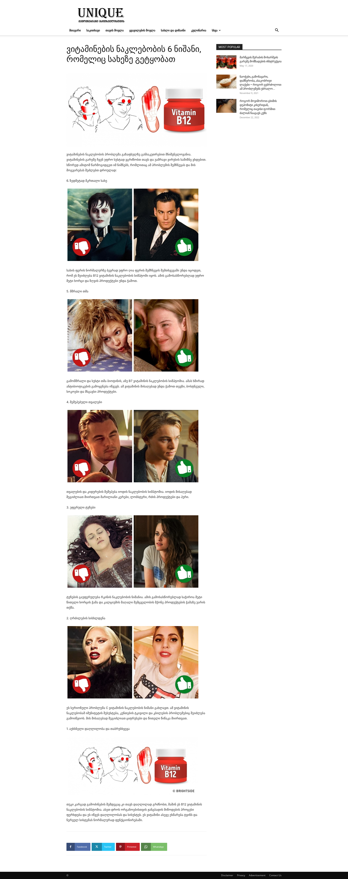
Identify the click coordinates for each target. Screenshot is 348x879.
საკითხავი (93, 30)
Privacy (241, 875)
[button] (277, 31)
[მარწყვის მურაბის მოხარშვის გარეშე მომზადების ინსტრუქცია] (226, 62)
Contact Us (275, 875)
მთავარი (75, 30)
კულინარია (198, 30)
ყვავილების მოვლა (142, 30)
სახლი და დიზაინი (173, 30)
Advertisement (257, 875)
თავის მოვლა (115, 30)
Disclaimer (227, 875)
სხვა (215, 30)
